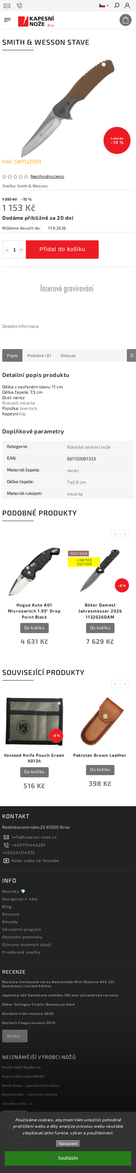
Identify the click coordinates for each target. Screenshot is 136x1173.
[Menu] (7, 18)
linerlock (28, 408)
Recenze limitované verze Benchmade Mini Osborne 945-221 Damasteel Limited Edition (58, 984)
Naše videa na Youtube (35, 860)
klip (22, 413)
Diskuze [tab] (68, 355)
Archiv (14, 1036)
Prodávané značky (21, 952)
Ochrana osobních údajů (27, 944)
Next (125, 534)
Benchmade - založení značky (30, 1094)
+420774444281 (29, 844)
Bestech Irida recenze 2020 (28, 1013)
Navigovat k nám (20, 898)
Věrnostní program (21, 929)
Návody (10, 921)
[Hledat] (116, 6)
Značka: (24, 185)
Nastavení (68, 1143)
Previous (116, 534)
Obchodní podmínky (22, 936)
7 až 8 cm (76, 482)
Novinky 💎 (14, 891)
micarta (27, 402)
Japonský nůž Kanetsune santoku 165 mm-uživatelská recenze (60, 995)
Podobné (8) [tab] (39, 355)
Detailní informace (20, 326)
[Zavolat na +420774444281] (20, 5)
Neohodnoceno (47, 177)
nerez (73, 470)
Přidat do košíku (62, 249)
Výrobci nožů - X (17, 1103)
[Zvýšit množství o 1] (21, 250)
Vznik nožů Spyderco (21, 1067)
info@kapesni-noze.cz (34, 836)
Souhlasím (68, 1158)
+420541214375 (18, 852)
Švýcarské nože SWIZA (23, 1076)
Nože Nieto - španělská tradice (31, 1085)
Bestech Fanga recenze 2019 (28, 1023)
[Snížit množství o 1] (7, 250)
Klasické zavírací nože (89, 447)
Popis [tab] (12, 355)
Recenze (11, 914)
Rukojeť (10, 402)
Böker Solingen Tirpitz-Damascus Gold (38, 1004)
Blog (7, 906)
